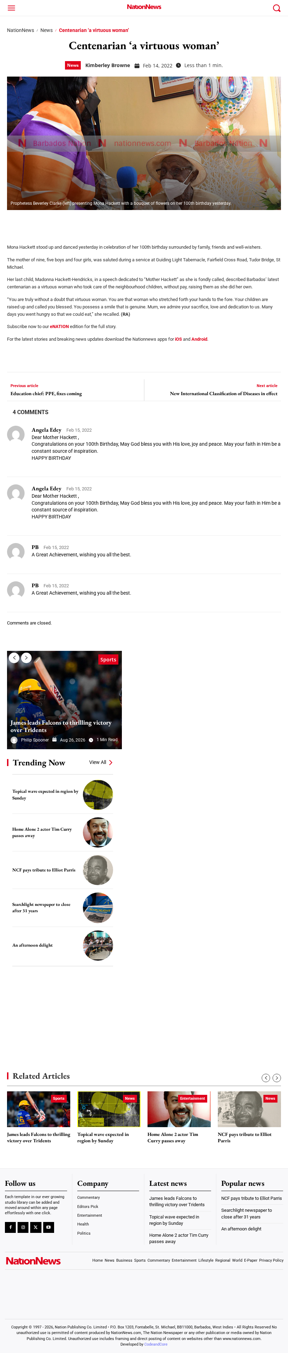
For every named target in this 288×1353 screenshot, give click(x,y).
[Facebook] (15, 222)
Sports (108, 659)
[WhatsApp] (67, 222)
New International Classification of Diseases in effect (223, 394)
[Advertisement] (60, 1008)
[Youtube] (48, 1227)
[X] (32, 222)
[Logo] (144, 7)
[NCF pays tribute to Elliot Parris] (98, 870)
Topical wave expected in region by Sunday (103, 1137)
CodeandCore (156, 1344)
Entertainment (192, 1098)
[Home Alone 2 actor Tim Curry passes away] (98, 832)
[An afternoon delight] (98, 945)
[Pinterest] (50, 222)
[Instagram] (23, 1227)
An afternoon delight (32, 945)
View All (97, 762)
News (46, 30)
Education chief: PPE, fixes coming (46, 394)
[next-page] (26, 658)
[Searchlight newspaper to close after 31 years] (98, 908)
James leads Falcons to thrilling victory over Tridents (61, 726)
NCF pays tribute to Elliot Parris (44, 870)
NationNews (20, 30)
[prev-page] (14, 658)
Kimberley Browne (107, 65)
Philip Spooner (35, 740)
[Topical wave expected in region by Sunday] (98, 795)
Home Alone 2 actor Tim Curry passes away (173, 1137)
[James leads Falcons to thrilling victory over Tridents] (64, 700)
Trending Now (39, 762)
